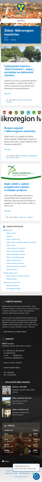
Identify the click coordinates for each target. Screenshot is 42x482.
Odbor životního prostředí (15, 251)
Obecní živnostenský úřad (15, 257)
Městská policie (11, 279)
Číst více (7, 94)
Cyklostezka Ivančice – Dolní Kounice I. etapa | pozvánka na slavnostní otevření (19, 71)
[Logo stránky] (21, 14)
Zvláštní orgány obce (10, 273)
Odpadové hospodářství (29, 156)
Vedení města (11, 233)
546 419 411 (10, 351)
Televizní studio (11, 269)
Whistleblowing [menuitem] (24, 473)
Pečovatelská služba (13, 288)
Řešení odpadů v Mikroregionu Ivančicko (19, 130)
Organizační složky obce (11, 282)
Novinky (13, 40)
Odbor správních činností (15, 263)
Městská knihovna (12, 285)
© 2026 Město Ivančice (21, 477)
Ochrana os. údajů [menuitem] (11, 473)
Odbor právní (11, 245)
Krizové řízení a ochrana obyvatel (17, 276)
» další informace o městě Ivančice (14, 331)
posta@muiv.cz (18, 358)
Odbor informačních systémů (16, 266)
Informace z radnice (13, 157)
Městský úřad (7, 230)
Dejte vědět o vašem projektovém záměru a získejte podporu (16, 187)
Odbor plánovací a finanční (15, 248)
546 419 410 (10, 353)
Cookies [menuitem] (34, 473)
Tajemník (9, 236)
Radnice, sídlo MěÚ (19, 387)
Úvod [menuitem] (8, 471)
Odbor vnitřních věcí (13, 239)
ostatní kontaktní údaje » (12, 367)
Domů (6, 40)
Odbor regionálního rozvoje (15, 254)
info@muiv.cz (17, 355)
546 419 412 (20, 351)
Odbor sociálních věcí (13, 260)
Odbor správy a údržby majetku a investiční (21, 242)
